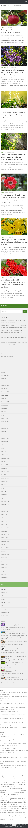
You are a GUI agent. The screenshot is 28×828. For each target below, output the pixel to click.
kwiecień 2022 (5, 438)
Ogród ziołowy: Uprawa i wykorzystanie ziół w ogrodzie (12, 722)
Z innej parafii (5, 615)
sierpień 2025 (5, 395)
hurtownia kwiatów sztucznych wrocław (6, 780)
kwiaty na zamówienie (21, 795)
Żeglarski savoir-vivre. (10, 631)
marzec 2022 (5, 441)
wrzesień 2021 (5, 461)
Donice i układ (5, 592)
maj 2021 (4, 474)
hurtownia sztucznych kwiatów (18, 780)
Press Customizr (20, 826)
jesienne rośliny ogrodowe (19, 786)
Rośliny (3, 67)
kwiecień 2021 (5, 478)
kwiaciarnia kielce (9, 790)
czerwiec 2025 (5, 401)
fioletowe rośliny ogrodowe (20, 777)
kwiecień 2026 (5, 385)
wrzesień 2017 (5, 544)
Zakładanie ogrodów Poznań (12, 817)
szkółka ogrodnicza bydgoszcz (11, 810)
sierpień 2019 (5, 531)
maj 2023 (4, 425)
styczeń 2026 (5, 388)
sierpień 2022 (5, 431)
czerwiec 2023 (5, 421)
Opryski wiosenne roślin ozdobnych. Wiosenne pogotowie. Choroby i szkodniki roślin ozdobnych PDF (13, 157)
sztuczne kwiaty (17, 812)
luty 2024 (4, 411)
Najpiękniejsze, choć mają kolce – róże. (8, 754)
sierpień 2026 (5, 375)
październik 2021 (6, 458)
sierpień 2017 (5, 547)
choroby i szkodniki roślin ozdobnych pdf (6, 775)
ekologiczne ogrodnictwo (8, 777)
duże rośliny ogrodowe (20, 775)
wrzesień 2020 (5, 501)
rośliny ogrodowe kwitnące (4, 808)
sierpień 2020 (5, 504)
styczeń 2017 (5, 571)
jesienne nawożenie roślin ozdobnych (14, 785)
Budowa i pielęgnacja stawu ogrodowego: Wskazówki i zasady (13, 727)
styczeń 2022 (5, 448)
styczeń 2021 (5, 488)
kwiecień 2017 (5, 561)
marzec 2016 (5, 577)
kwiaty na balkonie (10, 794)
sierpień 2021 (5, 464)
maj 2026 (4, 382)
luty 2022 (4, 445)
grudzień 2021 (5, 451)
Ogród (2, 27)
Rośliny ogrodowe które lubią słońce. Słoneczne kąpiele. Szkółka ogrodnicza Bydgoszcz (14, 242)
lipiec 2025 (4, 398)
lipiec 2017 (4, 551)
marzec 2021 (5, 481)
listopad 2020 (5, 494)
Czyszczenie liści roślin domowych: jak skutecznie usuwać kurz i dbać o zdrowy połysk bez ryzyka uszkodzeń (12, 332)
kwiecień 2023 (5, 428)
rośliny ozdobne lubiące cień (18, 808)
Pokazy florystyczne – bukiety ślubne (8, 745)
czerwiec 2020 (5, 511)
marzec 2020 (5, 521)
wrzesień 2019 (5, 528)
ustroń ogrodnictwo (15, 814)
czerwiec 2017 (5, 554)
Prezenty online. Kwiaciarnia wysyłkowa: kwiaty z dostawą (13, 743)
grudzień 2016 (5, 574)
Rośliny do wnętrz (6, 612)
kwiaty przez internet (5, 797)
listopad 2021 (5, 455)
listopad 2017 (5, 537)
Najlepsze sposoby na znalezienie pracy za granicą (11, 700)
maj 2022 (4, 435)
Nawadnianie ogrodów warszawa (12, 677)
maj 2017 (4, 557)
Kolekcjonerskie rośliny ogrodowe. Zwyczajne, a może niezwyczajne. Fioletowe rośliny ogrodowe (12, 72)
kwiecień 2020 (5, 518)
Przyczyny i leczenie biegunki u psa (7, 725)
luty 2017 (4, 567)
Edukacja (4, 595)
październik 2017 (6, 541)
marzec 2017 (5, 564)
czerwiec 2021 (5, 471)
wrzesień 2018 (5, 534)
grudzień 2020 (5, 491)
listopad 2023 (5, 418)
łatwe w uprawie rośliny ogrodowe (11, 819)
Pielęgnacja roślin (6, 602)
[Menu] (26, 2)
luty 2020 (4, 524)
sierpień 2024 (5, 408)
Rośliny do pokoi (6, 609)
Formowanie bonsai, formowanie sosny (9, 748)
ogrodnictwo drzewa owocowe (12, 800)
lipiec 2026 (4, 378)
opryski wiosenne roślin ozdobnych (18, 802)
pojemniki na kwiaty (7, 804)
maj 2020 (4, 514)
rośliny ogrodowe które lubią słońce (19, 806)
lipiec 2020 (4, 508)
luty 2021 (4, 484)
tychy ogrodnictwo (7, 814)
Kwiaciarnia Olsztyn (15, 790)
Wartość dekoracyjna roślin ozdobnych (13, 816)
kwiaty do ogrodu (19, 793)
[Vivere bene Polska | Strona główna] (8, 2)
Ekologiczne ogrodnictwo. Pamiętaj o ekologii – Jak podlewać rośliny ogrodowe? (13, 115)
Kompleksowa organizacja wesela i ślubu (9, 711)
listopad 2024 (5, 405)
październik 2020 (6, 498)
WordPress (10, 826)
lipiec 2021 (4, 468)
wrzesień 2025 (5, 392)
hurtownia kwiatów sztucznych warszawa (17, 779)
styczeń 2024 (5, 415)
